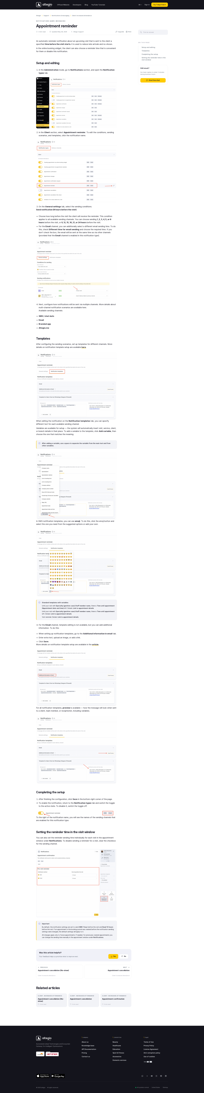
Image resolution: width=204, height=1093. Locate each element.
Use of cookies (149, 1056)
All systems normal (143, 1087)
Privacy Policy (149, 1045)
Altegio (38, 15)
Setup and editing (148, 47)
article (95, 644)
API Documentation (89, 1049)
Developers (77, 5)
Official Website (63, 5)
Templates (146, 51)
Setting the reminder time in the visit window (154, 59)
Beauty (115, 1042)
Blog (86, 5)
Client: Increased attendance (82, 15)
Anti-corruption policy (152, 1053)
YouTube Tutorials (98, 5)
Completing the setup (150, 54)
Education (116, 1049)
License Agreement (151, 1049)
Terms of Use (149, 1042)
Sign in (147, 5)
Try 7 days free (159, 5)
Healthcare (117, 1045)
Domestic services (119, 1060)
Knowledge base (88, 1045)
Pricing (84, 1053)
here (83, 347)
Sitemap (165, 1087)
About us (85, 1042)
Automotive (117, 1056)
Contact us (86, 1056)
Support (46, 15)
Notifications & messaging (60, 15)
